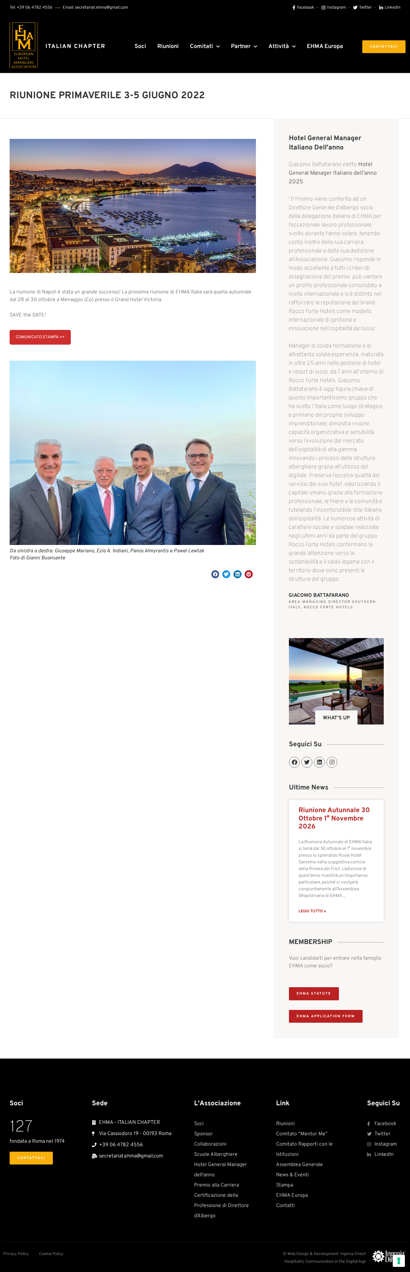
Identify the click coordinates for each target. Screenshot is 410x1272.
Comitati (201, 46)
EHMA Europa (325, 46)
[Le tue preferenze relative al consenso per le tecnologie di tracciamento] (399, 1261)
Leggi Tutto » (312, 911)
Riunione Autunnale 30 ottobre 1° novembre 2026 (334, 818)
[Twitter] (306, 762)
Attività (278, 46)
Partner (240, 46)
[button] (215, 574)
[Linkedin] (319, 762)
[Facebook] (294, 762)
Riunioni (168, 46)
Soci (140, 46)
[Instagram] (331, 762)
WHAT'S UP (336, 718)
